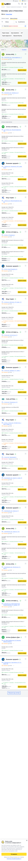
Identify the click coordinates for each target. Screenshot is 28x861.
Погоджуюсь (14, 854)
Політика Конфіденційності (14, 858)
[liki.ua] (7, 4)
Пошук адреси (2, 26)
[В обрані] (26, 54)
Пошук (19, 4)
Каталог (3, 7)
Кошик (25, 4)
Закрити (26, 840)
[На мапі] (25, 41)
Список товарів (22, 4)
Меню (2, 4)
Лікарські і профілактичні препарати (13, 7)
